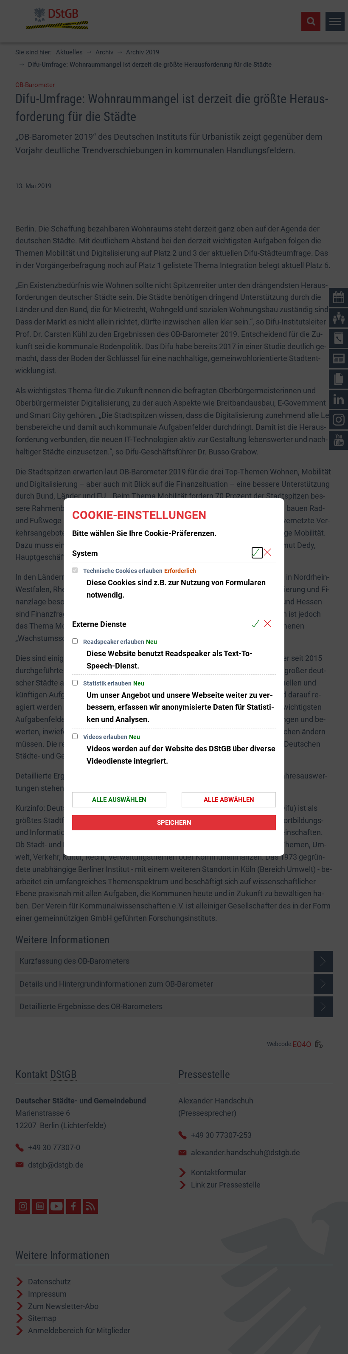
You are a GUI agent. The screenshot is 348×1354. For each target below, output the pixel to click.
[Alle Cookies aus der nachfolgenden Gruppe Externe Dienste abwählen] (269, 623)
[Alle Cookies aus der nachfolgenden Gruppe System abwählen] (269, 552)
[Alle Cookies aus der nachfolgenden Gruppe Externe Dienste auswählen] (257, 623)
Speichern (174, 823)
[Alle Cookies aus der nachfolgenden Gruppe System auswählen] (257, 552)
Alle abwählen (229, 800)
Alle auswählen (119, 800)
